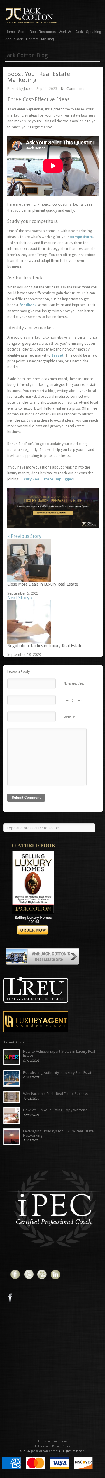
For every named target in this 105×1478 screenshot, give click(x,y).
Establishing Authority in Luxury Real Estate (58, 1072)
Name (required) (74, 683)
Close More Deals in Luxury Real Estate (42, 584)
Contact (32, 39)
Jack (27, 89)
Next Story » (20, 597)
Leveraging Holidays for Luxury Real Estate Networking (58, 1133)
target (58, 355)
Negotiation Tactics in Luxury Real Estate (44, 645)
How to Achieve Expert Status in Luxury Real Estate (59, 1053)
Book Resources (42, 32)
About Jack (14, 38)
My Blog (47, 39)
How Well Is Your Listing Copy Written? (55, 1110)
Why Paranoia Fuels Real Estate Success (55, 1094)
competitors (81, 237)
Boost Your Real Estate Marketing (38, 76)
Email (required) (74, 700)
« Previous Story (24, 536)
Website (69, 716)
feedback (27, 305)
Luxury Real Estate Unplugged (46, 479)
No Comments (72, 89)
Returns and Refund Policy (52, 1446)
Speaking (93, 32)
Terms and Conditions (52, 1441)
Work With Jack (71, 32)
